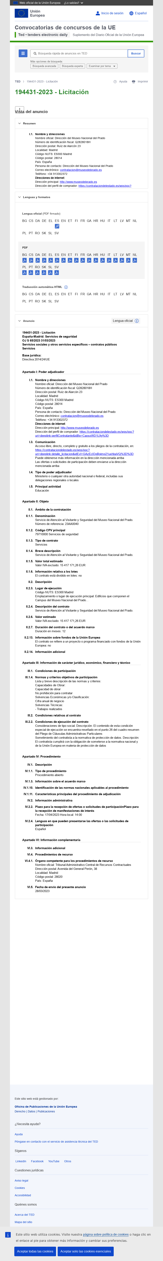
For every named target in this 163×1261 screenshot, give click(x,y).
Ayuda (19, 1134)
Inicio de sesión (112, 13)
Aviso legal (21, 1180)
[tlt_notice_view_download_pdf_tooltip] (24, 260)
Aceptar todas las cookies (35, 1251)
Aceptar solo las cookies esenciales (85, 1251)
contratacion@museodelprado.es (81, 169)
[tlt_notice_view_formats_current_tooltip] (137, 321)
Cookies (20, 1187)
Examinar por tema (100, 66)
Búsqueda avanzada (44, 66)
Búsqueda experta (72, 66)
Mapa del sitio (23, 1222)
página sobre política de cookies (106, 1234)
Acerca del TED (24, 1214)
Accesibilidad (23, 1195)
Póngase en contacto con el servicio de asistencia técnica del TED (56, 1141)
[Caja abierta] (19, 109)
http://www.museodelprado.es (78, 181)
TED (17, 81)
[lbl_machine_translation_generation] (66, 287)
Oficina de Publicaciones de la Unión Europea (46, 1106)
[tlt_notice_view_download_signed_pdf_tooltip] (57, 226)
